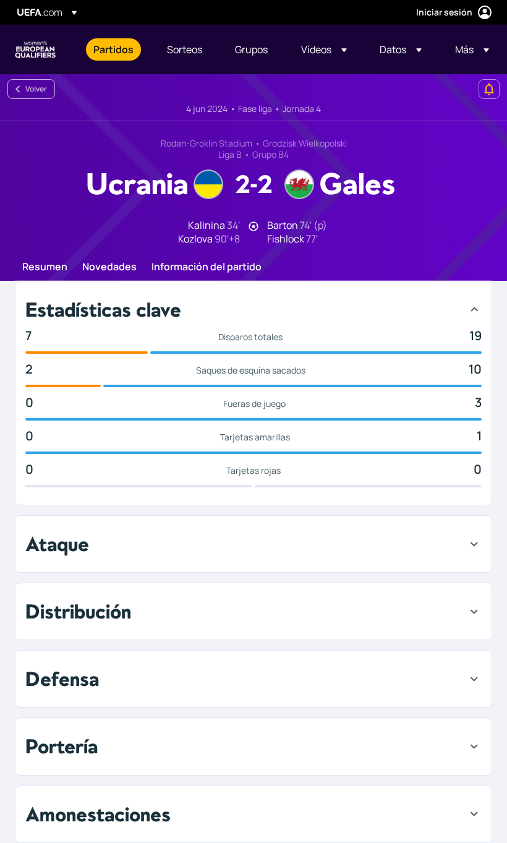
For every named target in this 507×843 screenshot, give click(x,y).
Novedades (109, 267)
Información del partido (206, 267)
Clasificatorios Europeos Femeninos (35, 49)
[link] (113, 49)
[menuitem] (114, 49)
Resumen (44, 267)
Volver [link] (36, 88)
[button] (324, 49)
